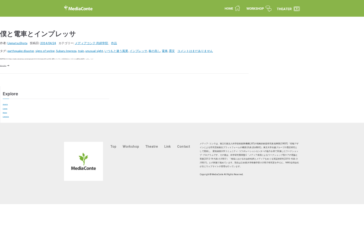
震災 (172, 51)
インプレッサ (138, 51)
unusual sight (94, 51)
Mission (5, 112)
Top (113, 147)
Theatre (151, 147)
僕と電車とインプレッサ (38, 34)
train (81, 51)
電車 (165, 51)
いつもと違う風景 (116, 51)
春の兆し (154, 51)
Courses (5, 108)
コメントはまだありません (195, 51)
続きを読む (3, 65)
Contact (183, 147)
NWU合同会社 (292, 162)
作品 (114, 43)
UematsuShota (17, 43)
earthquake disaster (20, 51)
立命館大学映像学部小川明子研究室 (258, 162)
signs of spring (45, 51)
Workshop (131, 147)
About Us (5, 104)
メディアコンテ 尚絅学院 (91, 43)
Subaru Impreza (66, 51)
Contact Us (6, 116)
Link (167, 147)
